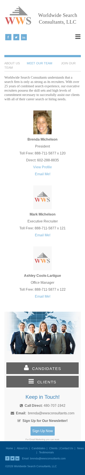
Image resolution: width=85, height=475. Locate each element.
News (80, 448)
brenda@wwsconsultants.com (51, 413)
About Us (22, 448)
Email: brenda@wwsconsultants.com (44, 458)
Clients (53, 448)
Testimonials (46, 452)
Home (9, 448)
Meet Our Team (39, 63)
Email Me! (42, 174)
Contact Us (66, 448)
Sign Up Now (42, 431)
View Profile (42, 167)
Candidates (38, 448)
